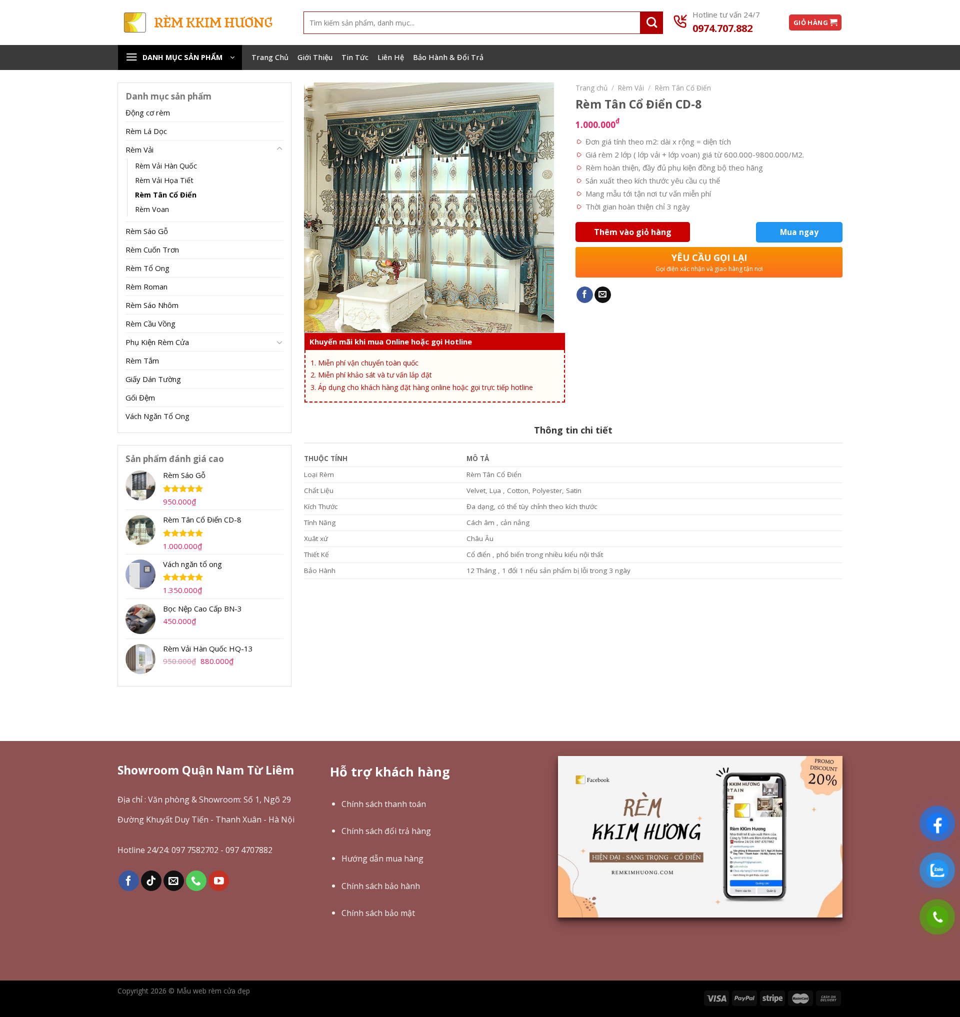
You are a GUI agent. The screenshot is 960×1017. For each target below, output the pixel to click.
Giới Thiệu (315, 57)
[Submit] (651, 23)
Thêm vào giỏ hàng (633, 232)
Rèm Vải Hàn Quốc (166, 165)
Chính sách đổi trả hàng (386, 831)
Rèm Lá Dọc (146, 131)
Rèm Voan (152, 209)
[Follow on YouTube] (218, 880)
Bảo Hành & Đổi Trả (448, 57)
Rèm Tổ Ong (148, 268)
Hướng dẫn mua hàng (383, 858)
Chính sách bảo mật (378, 913)
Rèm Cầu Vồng (151, 323)
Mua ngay (799, 232)
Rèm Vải (140, 149)
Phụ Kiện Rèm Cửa (157, 342)
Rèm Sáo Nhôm (152, 305)
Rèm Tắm (142, 361)
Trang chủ (592, 87)
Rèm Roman (147, 287)
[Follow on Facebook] (128, 880)
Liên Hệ (391, 57)
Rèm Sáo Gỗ (147, 231)
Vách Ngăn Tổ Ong (158, 416)
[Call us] (196, 880)
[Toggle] (280, 149)
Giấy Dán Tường (153, 379)
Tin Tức (355, 57)
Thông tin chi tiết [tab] (573, 430)
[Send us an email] (174, 880)
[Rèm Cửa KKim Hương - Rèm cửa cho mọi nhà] (199, 22)
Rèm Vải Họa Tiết (164, 180)
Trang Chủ (270, 57)
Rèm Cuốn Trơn (152, 249)
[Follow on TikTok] (151, 880)
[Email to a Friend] (602, 295)
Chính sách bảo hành (381, 886)
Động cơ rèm (148, 113)
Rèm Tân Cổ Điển (165, 195)
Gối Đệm (140, 397)
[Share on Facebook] (584, 295)
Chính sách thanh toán (384, 804)
